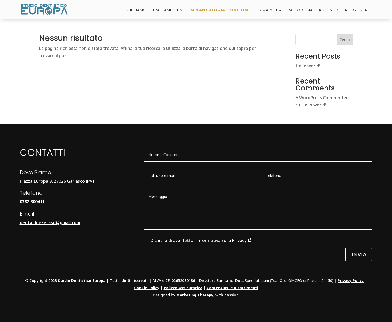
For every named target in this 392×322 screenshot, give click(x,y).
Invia (358, 254)
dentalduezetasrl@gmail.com (50, 222)
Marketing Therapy (194, 294)
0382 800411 (32, 202)
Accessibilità (333, 10)
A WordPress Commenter (321, 98)
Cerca (344, 39)
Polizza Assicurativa (183, 287)
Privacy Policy (351, 280)
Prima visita (269, 10)
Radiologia (300, 10)
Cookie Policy (146, 287)
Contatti (363, 10)
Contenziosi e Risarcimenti (232, 287)
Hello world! (307, 66)
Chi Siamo (136, 10)
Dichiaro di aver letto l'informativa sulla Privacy (198, 240)
